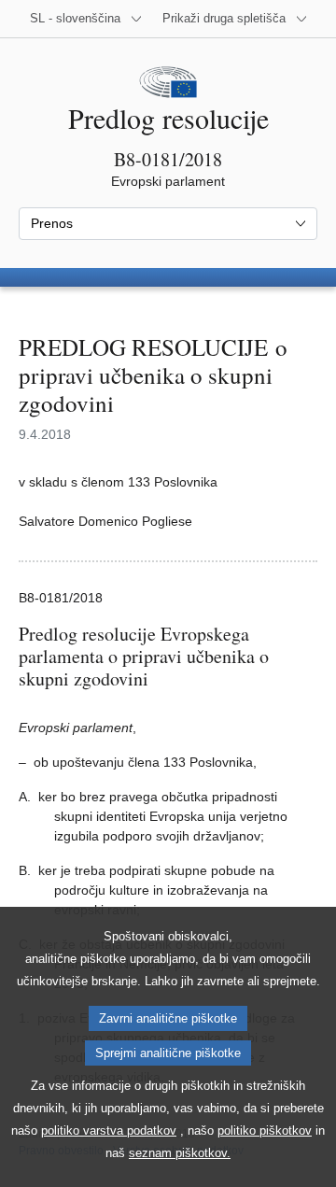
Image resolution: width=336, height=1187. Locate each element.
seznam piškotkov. (180, 1153)
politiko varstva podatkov (108, 1130)
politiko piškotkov (264, 1130)
